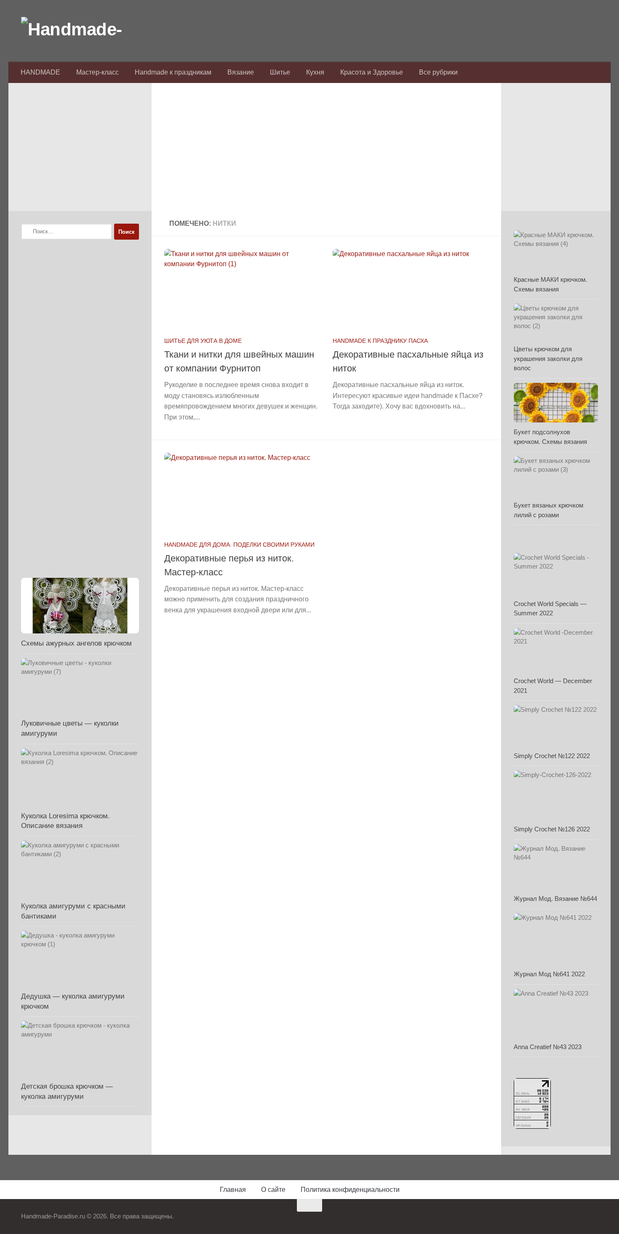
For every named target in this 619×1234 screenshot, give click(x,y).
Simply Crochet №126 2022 (552, 829)
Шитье (280, 72)
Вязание (240, 72)
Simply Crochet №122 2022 (552, 755)
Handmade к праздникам (173, 72)
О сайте (273, 1189)
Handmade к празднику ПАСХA (380, 340)
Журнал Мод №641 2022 (549, 974)
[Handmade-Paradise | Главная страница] (84, 29)
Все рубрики (438, 72)
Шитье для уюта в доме (203, 340)
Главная (233, 1189)
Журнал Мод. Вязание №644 (555, 898)
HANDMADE (40, 72)
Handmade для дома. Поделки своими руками (239, 544)
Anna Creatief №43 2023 (548, 1046)
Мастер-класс (97, 72)
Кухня (315, 72)
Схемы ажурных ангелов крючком (76, 643)
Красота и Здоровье (371, 72)
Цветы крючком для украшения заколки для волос (548, 358)
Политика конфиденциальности (350, 1189)
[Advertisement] (326, 152)
